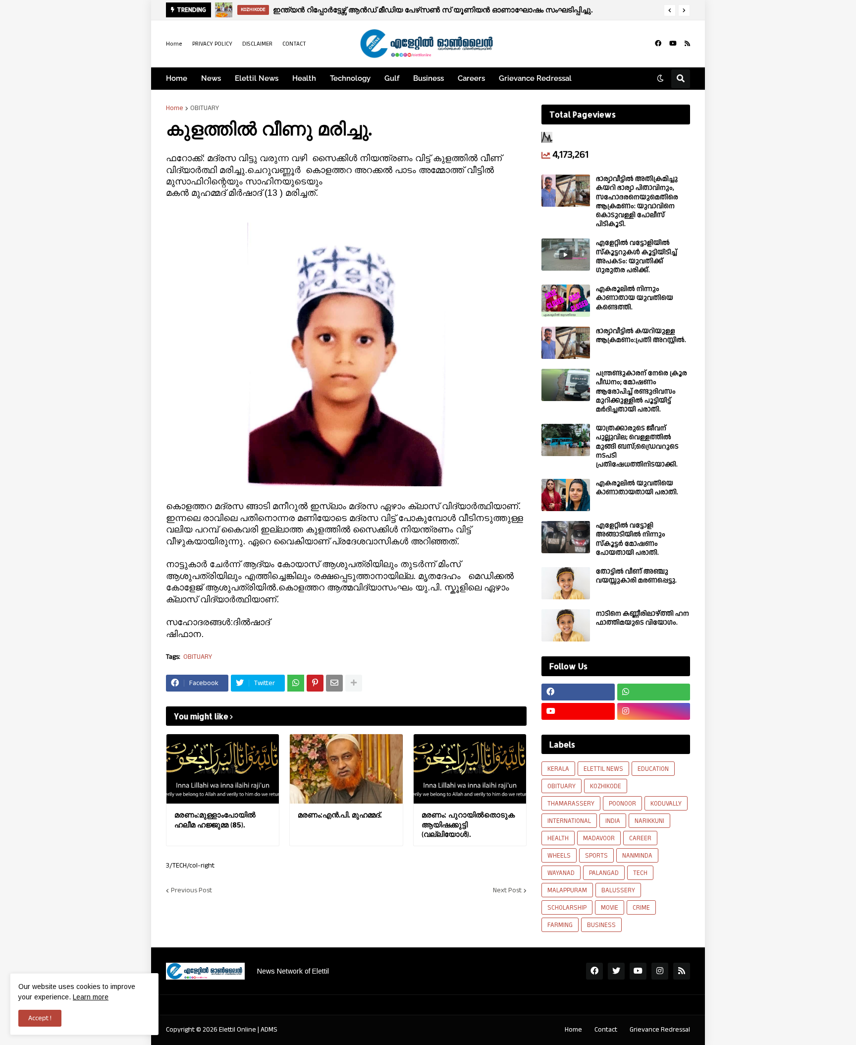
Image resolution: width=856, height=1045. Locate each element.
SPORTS (596, 855)
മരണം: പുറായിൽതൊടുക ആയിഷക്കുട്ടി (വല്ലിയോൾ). (468, 824)
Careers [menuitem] (471, 78)
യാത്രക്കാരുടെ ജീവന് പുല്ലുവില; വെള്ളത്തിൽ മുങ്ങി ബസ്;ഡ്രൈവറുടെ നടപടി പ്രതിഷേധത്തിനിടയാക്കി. (637, 446)
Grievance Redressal (660, 1030)
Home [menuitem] (176, 78)
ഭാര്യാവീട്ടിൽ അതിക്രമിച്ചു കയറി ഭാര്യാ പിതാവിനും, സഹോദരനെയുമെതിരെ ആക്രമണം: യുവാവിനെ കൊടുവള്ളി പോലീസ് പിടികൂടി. (637, 201)
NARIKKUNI (649, 820)
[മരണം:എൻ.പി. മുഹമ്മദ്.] (346, 769)
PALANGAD (604, 873)
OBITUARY (204, 108)
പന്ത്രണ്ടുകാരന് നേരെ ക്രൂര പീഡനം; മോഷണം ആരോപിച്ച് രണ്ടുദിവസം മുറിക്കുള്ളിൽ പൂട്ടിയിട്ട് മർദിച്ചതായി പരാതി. (641, 391)
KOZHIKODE (605, 786)
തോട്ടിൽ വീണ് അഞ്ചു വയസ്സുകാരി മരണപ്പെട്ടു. (636, 576)
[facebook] (658, 44)
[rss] (687, 44)
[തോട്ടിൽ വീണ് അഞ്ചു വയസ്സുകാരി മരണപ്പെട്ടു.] (565, 583)
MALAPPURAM (567, 890)
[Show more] (353, 683)
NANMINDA (637, 855)
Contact (605, 1030)
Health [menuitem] (304, 78)
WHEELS (559, 855)
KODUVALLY (666, 803)
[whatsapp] (654, 692)
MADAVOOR (599, 838)
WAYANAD (561, 873)
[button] (670, 10)
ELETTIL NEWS (603, 768)
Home (174, 44)
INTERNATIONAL (569, 820)
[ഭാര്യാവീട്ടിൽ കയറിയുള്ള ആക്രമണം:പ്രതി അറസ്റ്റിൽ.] (565, 343)
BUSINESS (601, 925)
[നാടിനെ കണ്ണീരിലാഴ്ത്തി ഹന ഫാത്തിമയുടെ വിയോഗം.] (565, 625)
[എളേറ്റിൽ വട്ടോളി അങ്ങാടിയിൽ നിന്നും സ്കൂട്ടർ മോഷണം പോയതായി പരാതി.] (565, 537)
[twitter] (616, 971)
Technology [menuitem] (350, 78)
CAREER (640, 838)
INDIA (612, 820)
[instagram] (654, 711)
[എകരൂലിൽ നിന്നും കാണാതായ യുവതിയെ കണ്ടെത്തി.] (565, 301)
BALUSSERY (618, 890)
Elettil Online (237, 1030)
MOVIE (609, 907)
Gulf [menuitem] (391, 78)
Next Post (507, 890)
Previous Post (191, 890)
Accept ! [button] (40, 1018)
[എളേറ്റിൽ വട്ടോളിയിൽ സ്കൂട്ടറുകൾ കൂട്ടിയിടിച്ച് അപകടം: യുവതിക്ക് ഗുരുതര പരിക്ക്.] (565, 254)
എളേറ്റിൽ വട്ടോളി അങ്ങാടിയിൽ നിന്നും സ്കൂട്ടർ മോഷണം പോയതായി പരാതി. (630, 539)
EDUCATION (653, 768)
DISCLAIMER (257, 44)
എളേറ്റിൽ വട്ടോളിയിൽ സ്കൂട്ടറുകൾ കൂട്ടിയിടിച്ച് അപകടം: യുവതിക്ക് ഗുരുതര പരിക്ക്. (636, 256)
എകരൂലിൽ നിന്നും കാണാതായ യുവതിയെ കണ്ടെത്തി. (634, 298)
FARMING (560, 925)
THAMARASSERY (570, 803)
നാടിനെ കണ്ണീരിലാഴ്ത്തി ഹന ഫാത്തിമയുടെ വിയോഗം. (642, 618)
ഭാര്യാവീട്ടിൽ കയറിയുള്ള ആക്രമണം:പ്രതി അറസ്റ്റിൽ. (641, 336)
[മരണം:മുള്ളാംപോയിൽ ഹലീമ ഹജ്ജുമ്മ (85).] (222, 769)
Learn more (90, 997)
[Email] (334, 683)
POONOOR (622, 803)
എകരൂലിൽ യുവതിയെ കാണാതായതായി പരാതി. (637, 488)
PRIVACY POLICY (212, 44)
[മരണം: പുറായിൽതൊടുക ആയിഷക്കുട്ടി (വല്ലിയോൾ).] (470, 769)
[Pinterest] (315, 683)
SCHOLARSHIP (567, 907)
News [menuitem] (211, 78)
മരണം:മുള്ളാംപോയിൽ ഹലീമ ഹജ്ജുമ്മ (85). (215, 819)
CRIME (641, 907)
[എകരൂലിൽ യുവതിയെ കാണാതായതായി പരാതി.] (565, 495)
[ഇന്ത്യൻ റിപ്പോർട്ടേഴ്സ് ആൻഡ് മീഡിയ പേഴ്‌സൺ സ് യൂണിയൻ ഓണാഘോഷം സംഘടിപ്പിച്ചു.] (223, 9)
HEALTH (558, 838)
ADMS (269, 1030)
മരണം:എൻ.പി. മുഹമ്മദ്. (339, 814)
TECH (640, 873)
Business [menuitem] (428, 78)
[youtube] (673, 44)
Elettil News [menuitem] (256, 78)
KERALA (558, 768)
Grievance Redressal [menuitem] (535, 78)
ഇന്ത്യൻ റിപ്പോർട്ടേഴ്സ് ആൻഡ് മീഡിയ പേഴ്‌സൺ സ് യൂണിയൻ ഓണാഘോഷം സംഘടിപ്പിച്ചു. (432, 9)
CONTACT (294, 44)
